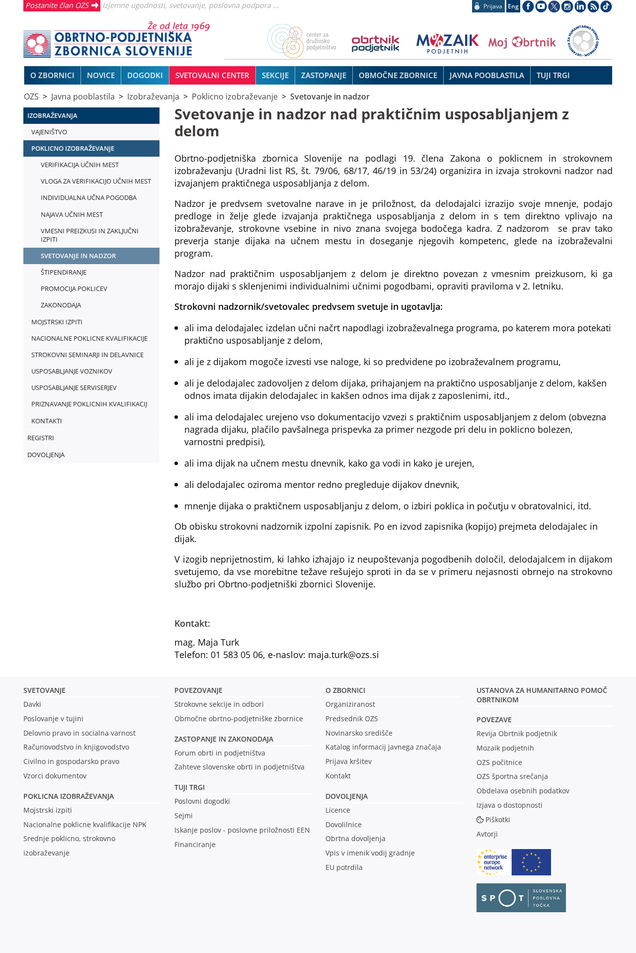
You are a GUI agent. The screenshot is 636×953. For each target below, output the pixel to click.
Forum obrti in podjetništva (219, 753)
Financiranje (195, 844)
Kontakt (338, 775)
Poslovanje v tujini (53, 718)
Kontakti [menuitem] (46, 420)
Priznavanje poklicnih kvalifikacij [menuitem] (89, 403)
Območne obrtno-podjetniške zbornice (238, 718)
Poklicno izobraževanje (235, 96)
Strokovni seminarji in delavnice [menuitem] (87, 354)
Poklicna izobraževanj (66, 796)
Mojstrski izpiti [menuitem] (56, 321)
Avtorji (487, 834)
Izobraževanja (153, 96)
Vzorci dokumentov (54, 775)
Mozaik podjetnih (505, 748)
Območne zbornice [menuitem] (398, 75)
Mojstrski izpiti (47, 810)
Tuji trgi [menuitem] (553, 75)
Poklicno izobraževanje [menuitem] (72, 148)
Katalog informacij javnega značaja (383, 747)
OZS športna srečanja (512, 776)
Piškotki (497, 819)
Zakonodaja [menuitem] (61, 304)
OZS (31, 96)
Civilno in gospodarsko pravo (71, 761)
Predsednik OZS (351, 718)
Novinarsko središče (359, 733)
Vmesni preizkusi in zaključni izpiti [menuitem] (90, 235)
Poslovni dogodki (202, 801)
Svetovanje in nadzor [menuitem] (78, 255)
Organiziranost (350, 704)
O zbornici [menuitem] (52, 75)
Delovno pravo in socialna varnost (79, 733)
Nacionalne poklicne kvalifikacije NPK (85, 824)
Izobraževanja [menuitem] (52, 115)
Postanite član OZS (56, 5)
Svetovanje (44, 690)
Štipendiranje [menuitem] (63, 272)
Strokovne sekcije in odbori (219, 704)
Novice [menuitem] (101, 75)
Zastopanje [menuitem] (323, 75)
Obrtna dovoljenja (355, 838)
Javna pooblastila (83, 96)
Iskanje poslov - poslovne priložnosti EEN (242, 830)
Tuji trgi (189, 787)
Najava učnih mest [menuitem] (72, 214)
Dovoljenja (346, 796)
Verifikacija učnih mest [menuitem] (80, 164)
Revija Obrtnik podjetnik (517, 733)
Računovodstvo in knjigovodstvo (76, 747)
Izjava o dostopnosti (510, 805)
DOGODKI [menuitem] (145, 75)
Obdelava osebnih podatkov (523, 790)
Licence (337, 810)
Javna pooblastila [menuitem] (487, 75)
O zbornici (345, 690)
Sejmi (183, 815)
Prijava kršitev (348, 761)
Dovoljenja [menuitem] (46, 454)
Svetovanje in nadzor (330, 96)
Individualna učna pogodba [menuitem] (89, 197)
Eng (513, 6)
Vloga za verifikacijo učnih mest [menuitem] (96, 181)
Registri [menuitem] (40, 437)
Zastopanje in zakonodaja (223, 739)
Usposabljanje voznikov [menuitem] (71, 371)
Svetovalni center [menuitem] (212, 75)
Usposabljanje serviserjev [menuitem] (74, 387)
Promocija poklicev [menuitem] (74, 288)
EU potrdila (344, 867)
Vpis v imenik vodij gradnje (370, 853)
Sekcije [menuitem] (275, 75)
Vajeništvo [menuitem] (49, 131)
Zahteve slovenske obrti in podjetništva (239, 766)
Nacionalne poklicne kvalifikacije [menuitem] (89, 338)
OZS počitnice (499, 762)
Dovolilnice (343, 824)
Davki (32, 704)
